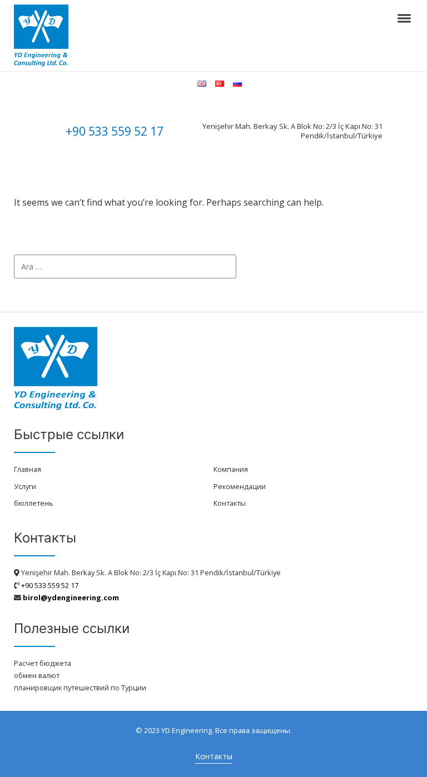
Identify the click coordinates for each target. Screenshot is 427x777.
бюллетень (33, 503)
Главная (27, 469)
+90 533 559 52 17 (114, 131)
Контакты (230, 503)
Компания (231, 469)
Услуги (25, 486)
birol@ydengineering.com (71, 597)
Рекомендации (240, 486)
